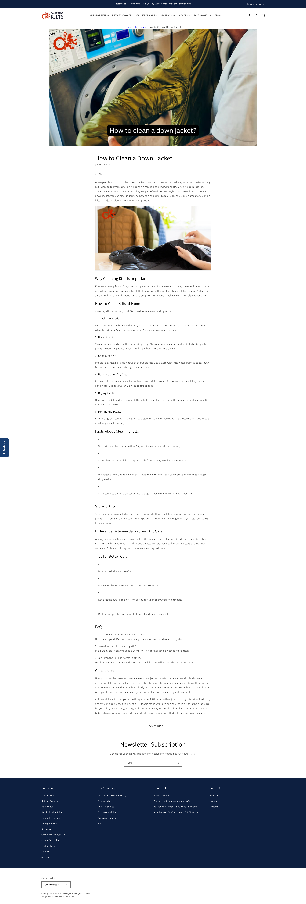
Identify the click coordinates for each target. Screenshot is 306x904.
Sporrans (46, 829)
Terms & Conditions (108, 812)
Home (128, 27)
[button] (99, 15)
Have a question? (162, 795)
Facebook (215, 795)
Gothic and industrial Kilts (55, 834)
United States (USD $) (54, 884)
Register (251, 3)
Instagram (215, 801)
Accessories (47, 857)
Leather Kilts (48, 845)
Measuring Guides (107, 817)
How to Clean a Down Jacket (165, 27)
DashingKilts (67, 893)
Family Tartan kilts (50, 817)
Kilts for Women (49, 801)
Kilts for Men (48, 795)
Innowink (70, 896)
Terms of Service (106, 806)
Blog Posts (140, 27)
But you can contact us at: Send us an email (176, 806)
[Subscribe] (178, 763)
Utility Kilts (47, 806)
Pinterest (214, 806)
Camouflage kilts (50, 840)
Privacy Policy (104, 801)
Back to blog (155, 726)
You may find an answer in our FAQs (172, 801)
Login (262, 3)
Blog (100, 823)
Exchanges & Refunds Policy (112, 795)
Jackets (45, 851)
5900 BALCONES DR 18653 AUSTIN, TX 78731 (176, 812)
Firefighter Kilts (49, 823)
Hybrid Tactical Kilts (51, 812)
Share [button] (102, 174)
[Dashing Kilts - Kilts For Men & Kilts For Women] (52, 15)
